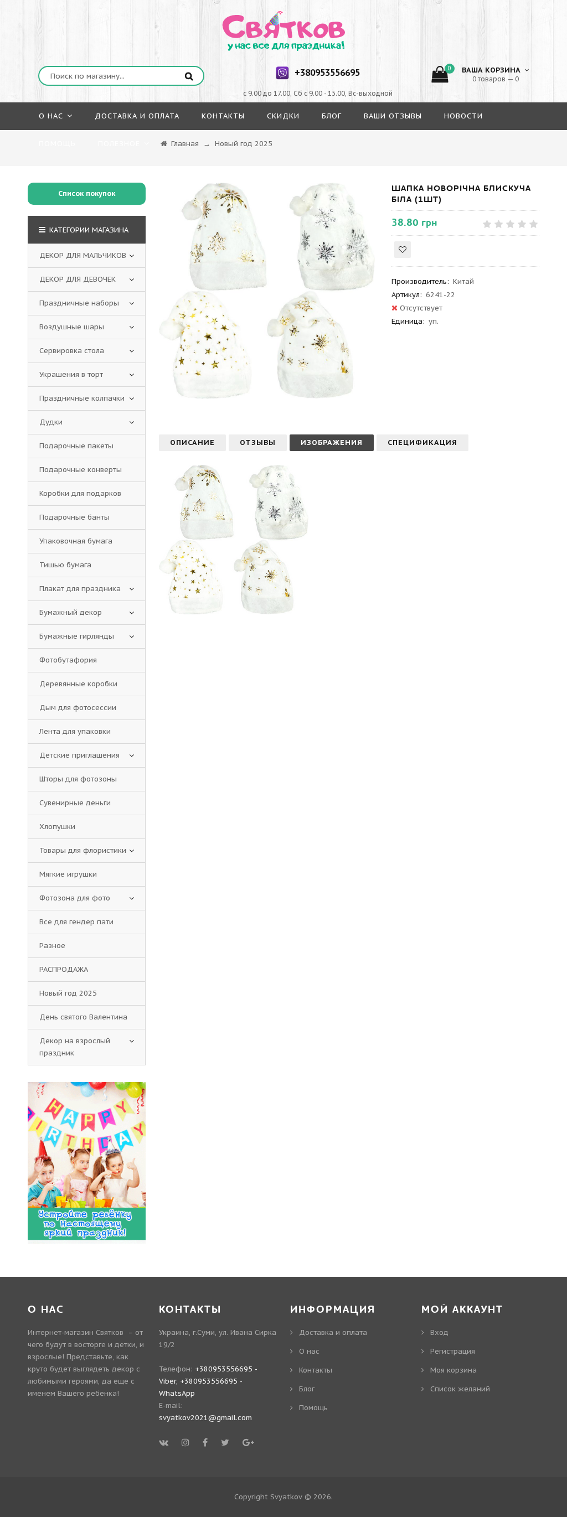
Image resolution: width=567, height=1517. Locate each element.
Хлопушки (57, 826)
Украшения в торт (71, 374)
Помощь (313, 1407)
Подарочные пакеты (76, 446)
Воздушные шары (71, 327)
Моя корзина (453, 1370)
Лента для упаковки (75, 731)
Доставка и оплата (333, 1332)
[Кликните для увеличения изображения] (267, 290)
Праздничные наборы (79, 303)
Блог (307, 1389)
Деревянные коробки (78, 683)
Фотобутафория (68, 660)
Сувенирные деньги (75, 802)
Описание (192, 442)
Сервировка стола (71, 350)
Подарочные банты (74, 517)
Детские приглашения (79, 755)
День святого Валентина (83, 1017)
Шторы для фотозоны (78, 779)
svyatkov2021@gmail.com (205, 1417)
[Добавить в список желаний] (402, 249)
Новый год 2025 (68, 993)
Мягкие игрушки (68, 874)
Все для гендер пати (76, 921)
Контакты (315, 1370)
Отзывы (258, 442)
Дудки (51, 422)
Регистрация (452, 1351)
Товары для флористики (82, 850)
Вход (439, 1332)
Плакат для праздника (80, 588)
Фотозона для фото (74, 898)
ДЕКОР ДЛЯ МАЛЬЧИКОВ (82, 255)
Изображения (332, 442)
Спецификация (422, 442)
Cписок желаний (460, 1389)
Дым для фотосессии (77, 707)
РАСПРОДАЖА (63, 969)
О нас (309, 1351)
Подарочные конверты (80, 469)
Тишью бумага (65, 564)
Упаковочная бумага (75, 541)
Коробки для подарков (80, 493)
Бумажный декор (70, 612)
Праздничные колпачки (82, 398)
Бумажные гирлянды (76, 636)
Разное (52, 945)
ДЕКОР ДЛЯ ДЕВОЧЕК (77, 279)
